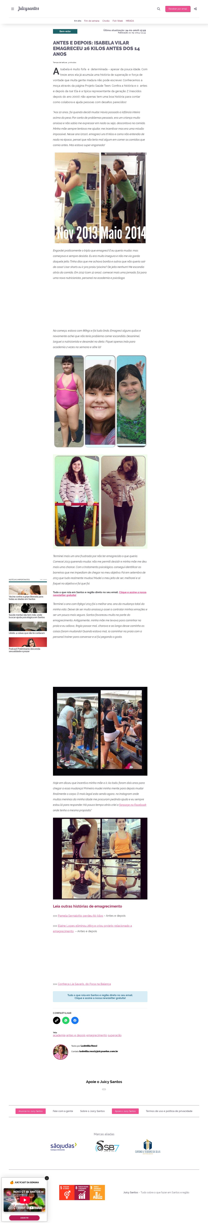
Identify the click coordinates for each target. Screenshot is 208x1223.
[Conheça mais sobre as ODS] (82, 1192)
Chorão (106, 21)
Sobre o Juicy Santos (92, 1111)
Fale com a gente (63, 1111)
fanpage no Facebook (132, 804)
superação (115, 1035)
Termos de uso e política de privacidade (169, 1111)
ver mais (43, 579)
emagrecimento (96, 1035)
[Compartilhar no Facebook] (75, 1020)
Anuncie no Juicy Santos (31, 1111)
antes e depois (76, 1035)
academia (59, 1035)
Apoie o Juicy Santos (125, 1111)
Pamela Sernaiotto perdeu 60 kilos (80, 915)
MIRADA (130, 21)
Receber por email (178, 9)
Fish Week (118, 21)
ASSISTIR (24, 1218)
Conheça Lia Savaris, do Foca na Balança (84, 984)
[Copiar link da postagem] (56, 1020)
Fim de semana (91, 21)
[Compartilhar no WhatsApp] (65, 1020)
